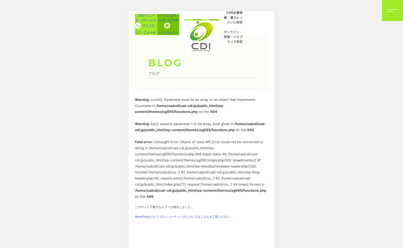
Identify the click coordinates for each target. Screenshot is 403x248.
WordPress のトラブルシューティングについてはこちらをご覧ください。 (184, 216)
